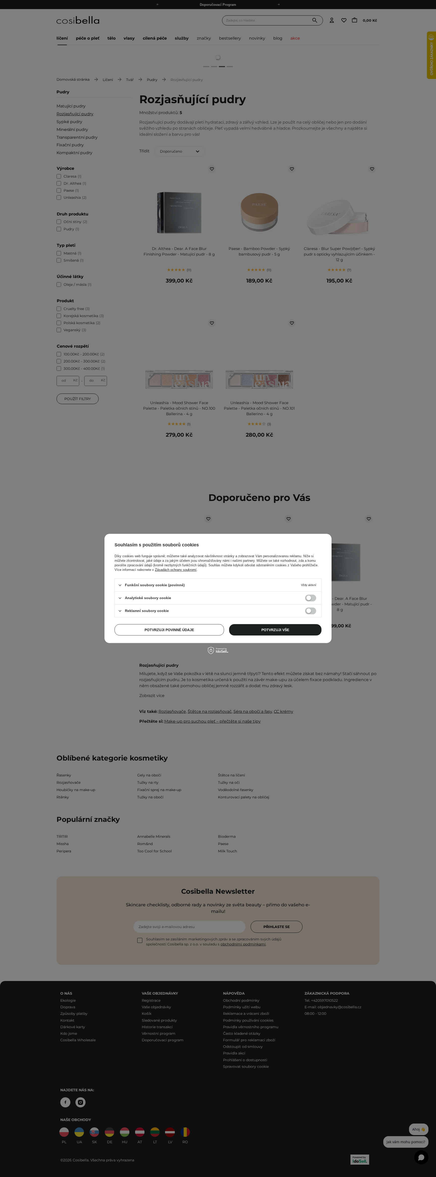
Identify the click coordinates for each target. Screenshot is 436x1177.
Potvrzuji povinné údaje (169, 630)
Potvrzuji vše (275, 630)
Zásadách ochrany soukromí (176, 570)
